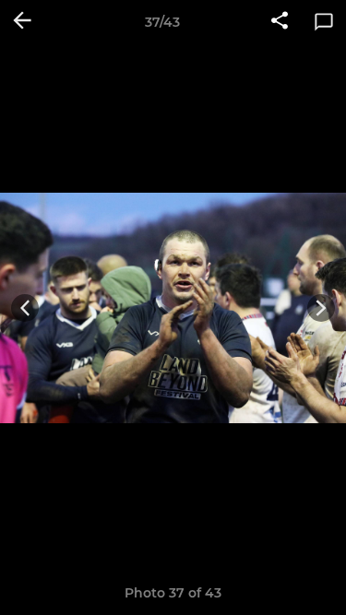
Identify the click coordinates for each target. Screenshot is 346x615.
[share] (279, 22)
